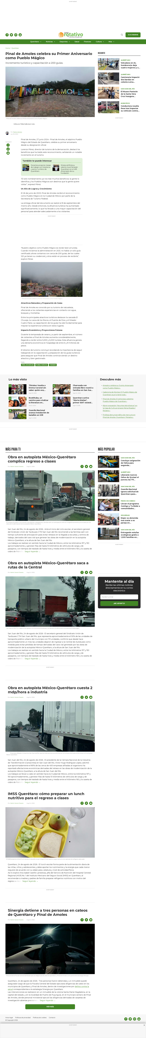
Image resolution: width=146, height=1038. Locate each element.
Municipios (125, 103)
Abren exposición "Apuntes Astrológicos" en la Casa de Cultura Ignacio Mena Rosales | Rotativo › (120, 408)
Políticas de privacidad (22, 1017)
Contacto (52, 1017)
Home (7, 48)
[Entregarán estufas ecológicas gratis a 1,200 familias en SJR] (108, 533)
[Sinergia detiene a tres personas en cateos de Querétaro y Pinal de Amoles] (50, 949)
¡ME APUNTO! (119, 603)
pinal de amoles (28, 365)
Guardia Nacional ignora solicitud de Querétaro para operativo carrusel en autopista (130, 494)
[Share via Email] (8, 153)
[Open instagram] (15, 34)
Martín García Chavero (16, 466)
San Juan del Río (128, 89)
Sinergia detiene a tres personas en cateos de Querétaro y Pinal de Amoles (48, 912)
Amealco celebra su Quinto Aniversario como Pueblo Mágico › (118, 387)
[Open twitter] (11, 34)
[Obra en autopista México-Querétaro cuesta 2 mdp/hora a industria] (50, 726)
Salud (77, 42)
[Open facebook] (7, 34)
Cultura (99, 42)
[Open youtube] (20, 34)
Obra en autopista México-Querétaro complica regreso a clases (42, 459)
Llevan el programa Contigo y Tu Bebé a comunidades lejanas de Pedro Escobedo (130, 508)
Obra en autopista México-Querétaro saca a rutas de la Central (48, 565)
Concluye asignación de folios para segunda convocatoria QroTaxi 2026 (130, 465)
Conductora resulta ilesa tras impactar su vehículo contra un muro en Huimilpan (130, 111)
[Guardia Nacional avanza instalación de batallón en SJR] (17, 414)
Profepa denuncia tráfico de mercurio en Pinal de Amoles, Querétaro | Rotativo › (119, 416)
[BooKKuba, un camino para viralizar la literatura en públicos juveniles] (17, 402)
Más (110, 42)
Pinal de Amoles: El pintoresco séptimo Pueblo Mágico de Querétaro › (118, 400)
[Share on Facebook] (8, 145)
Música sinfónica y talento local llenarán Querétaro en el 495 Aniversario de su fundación (69, 169)
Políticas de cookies (39, 1017)
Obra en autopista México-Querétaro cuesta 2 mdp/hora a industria (50, 690)
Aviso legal (9, 1017)
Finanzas (87, 42)
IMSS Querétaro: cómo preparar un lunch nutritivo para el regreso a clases (46, 796)
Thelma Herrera (17, 132)
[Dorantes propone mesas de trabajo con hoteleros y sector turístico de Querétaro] (26, 167)
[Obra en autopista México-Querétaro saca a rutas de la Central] (50, 601)
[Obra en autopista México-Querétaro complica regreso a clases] (50, 495)
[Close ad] (144, 1025)
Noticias (49, 42)
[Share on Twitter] (8, 149)
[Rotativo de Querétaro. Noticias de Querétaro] (70, 35)
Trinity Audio (24, 124)
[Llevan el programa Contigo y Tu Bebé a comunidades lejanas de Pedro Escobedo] (108, 505)
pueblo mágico (41, 365)
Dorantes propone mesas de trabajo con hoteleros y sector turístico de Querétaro (41, 168)
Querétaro (34, 42)
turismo (53, 365)
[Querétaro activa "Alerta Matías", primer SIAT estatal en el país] (62, 402)
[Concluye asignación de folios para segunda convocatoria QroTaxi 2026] (108, 462)
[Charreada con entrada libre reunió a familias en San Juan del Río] (62, 389)
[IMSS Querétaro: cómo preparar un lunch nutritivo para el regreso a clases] (50, 832)
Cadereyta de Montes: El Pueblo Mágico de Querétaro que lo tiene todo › (120, 393)
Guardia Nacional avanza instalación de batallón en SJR (39, 412)
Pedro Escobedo (128, 501)
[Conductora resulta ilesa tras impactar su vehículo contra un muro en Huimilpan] (108, 107)
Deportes (64, 42)
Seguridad (125, 515)
